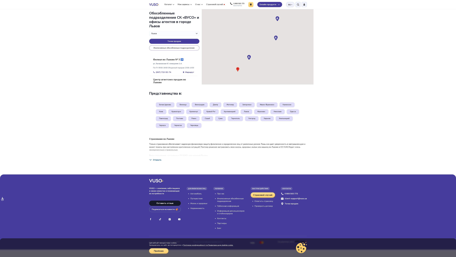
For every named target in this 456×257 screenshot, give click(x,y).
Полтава (179, 118)
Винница (183, 105)
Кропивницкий (229, 111)
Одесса (293, 111)
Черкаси (162, 125)
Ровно (194, 118)
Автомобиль (196, 193)
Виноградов (199, 105)
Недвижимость (197, 208)
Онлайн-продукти (268, 4)
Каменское (287, 105)
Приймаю (159, 251)
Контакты (221, 218)
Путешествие (196, 198)
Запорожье (246, 105)
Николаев (277, 111)
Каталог (168, 4)
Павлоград (163, 118)
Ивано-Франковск (267, 105)
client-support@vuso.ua (296, 198)
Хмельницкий (284, 118)
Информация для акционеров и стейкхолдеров (230, 212)
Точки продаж (174, 41)
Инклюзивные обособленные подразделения (174, 48)
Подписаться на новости (163, 209)
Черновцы (194, 125)
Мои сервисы (183, 4)
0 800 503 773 (291, 193)
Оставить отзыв (164, 203)
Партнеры (222, 223)
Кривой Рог (211, 111)
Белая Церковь (165, 105)
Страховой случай (214, 4)
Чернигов (178, 125)
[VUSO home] (154, 4)
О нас (197, 4)
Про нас (220, 193)
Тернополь (235, 118)
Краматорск (176, 111)
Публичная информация (228, 206)
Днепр (215, 105)
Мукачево (261, 111)
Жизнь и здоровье (198, 203)
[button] (276, 38)
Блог (219, 228)
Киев (161, 111)
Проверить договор (263, 206)
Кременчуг (194, 111)
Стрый (207, 118)
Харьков (267, 118)
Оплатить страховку (263, 201)
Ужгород (251, 118)
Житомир (230, 105)
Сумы (220, 118)
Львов (246, 111)
